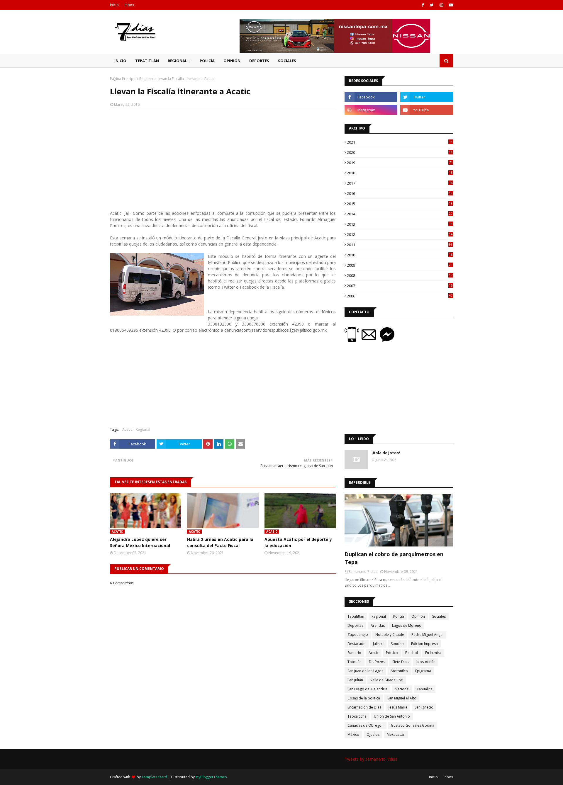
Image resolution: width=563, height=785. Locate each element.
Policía (398, 616)
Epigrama (423, 670)
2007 (399, 285)
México (353, 734)
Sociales (439, 616)
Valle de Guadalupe (386, 679)
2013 (399, 224)
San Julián (355, 679)
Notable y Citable (389, 634)
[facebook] (422, 5)
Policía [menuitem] (207, 60)
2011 (399, 244)
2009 (399, 265)
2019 (399, 162)
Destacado (356, 643)
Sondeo (397, 643)
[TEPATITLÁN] (399, 520)
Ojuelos (373, 734)
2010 (399, 255)
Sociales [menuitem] (287, 60)
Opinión (418, 616)
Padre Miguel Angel (427, 634)
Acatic (127, 429)
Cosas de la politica (363, 698)
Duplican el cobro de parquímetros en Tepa (394, 558)
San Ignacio (424, 707)
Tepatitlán (355, 616)
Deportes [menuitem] (259, 60)
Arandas (378, 625)
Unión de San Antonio (392, 716)
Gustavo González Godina (412, 725)
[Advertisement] (223, 157)
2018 (399, 173)
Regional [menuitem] (177, 60)
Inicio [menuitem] (120, 60)
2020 (399, 152)
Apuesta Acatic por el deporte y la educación (298, 542)
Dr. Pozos (377, 661)
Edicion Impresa (424, 643)
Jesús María (398, 707)
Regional (146, 78)
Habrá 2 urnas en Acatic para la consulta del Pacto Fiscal (220, 542)
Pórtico (392, 652)
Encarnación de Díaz (364, 707)
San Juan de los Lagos (365, 670)
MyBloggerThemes (211, 776)
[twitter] (431, 5)
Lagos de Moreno (406, 625)
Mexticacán (396, 734)
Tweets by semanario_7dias (371, 759)
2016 (399, 193)
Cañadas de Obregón (365, 725)
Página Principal (123, 78)
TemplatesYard (154, 776)
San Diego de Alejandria (367, 689)
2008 (399, 275)
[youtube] (450, 5)
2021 (399, 142)
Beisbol (411, 652)
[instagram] (441, 5)
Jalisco (378, 643)
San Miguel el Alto (401, 698)
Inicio (114, 4)
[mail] (371, 340)
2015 (399, 203)
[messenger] (387, 340)
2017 (399, 183)
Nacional (402, 689)
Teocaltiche (357, 716)
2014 (399, 214)
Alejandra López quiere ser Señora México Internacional (140, 542)
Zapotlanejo (357, 634)
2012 (399, 234)
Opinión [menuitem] (231, 60)
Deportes (355, 625)
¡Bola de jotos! (386, 452)
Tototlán (354, 661)
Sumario (354, 652)
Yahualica (425, 689)
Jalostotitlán (425, 661)
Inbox (129, 4)
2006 (399, 296)
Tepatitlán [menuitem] (147, 60)
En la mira (433, 652)
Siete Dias (400, 661)
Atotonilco (399, 670)
